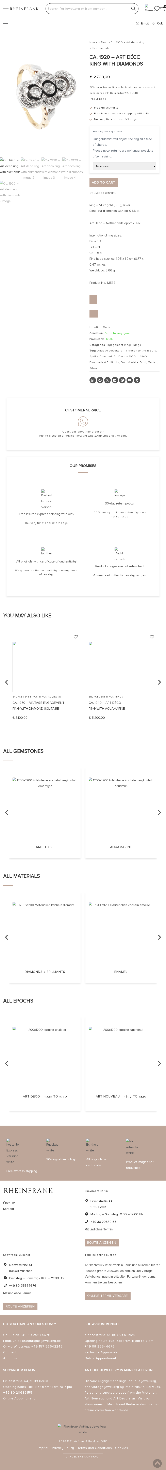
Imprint (43, 1448)
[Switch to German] (148, 8)
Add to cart (103, 182)
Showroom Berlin (19, 1370)
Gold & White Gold (133, 362)
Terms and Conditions (94, 1448)
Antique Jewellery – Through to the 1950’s (126, 350)
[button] (102, 193)
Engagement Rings (119, 345)
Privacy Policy (63, 1448)
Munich (152, 362)
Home (93, 42)
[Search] (133, 8)
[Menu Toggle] (5, 22)
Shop (104, 42)
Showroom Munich (102, 1324)
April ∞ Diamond (100, 356)
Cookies (121, 1448)
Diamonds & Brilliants (104, 362)
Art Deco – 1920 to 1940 (130, 356)
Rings (137, 345)
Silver (93, 368)
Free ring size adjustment (107, 131)
